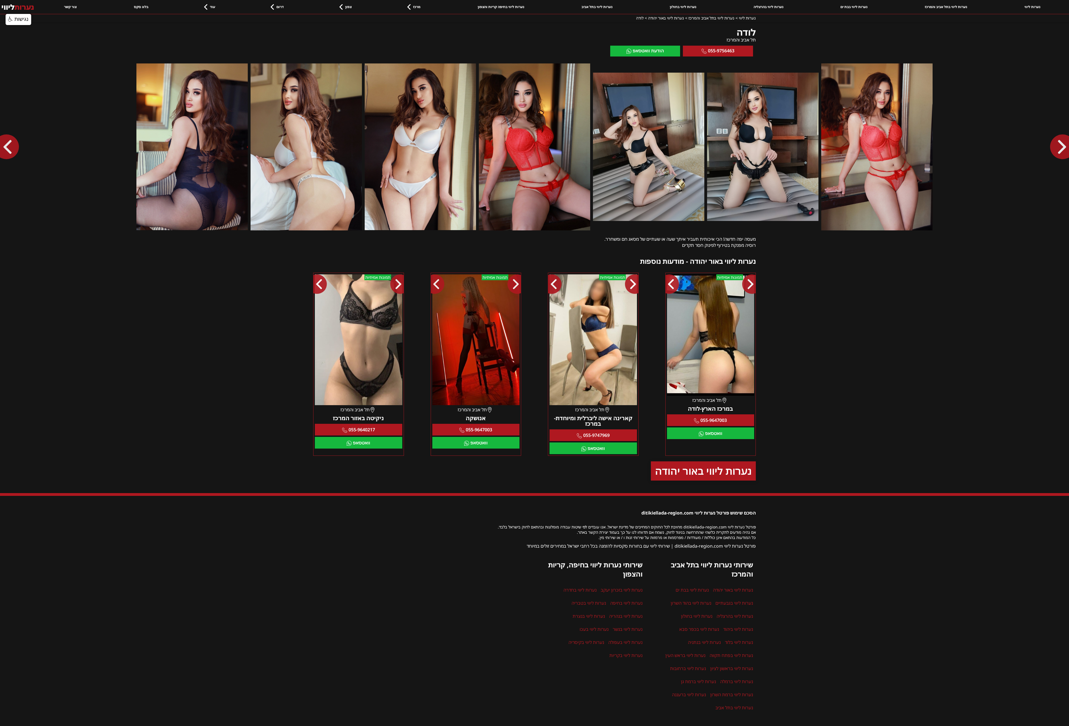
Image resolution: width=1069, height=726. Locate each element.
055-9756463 (721, 51)
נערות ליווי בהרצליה (768, 6)
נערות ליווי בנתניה (704, 642)
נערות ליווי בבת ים (853, 6)
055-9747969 (596, 435)
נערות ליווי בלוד (739, 642)
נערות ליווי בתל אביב (597, 6)
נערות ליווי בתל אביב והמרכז (946, 6)
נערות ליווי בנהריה (626, 616)
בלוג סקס (141, 6)
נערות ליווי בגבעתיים (734, 603)
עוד (212, 6)
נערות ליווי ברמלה (736, 681)
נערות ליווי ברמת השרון (731, 694)
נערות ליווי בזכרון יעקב (622, 590)
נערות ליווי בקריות (626, 655)
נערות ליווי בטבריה (589, 603)
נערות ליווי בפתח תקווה (731, 655)
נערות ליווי (1032, 6)
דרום (280, 6)
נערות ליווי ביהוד (738, 629)
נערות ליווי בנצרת (589, 616)
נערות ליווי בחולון (683, 6)
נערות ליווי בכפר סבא (699, 629)
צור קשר (70, 6)
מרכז (416, 6)
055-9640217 (362, 430)
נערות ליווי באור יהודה (703, 471)
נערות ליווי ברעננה (689, 694)
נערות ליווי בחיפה (626, 603)
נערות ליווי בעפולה (625, 642)
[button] (18, 19)
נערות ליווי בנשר (628, 629)
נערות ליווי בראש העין (685, 655)
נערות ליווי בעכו (594, 629)
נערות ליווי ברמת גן (698, 681)
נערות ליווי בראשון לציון (731, 668)
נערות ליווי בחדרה (580, 590)
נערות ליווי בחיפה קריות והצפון (501, 6)
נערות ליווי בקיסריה (586, 642)
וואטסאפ (713, 433)
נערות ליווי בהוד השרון (691, 603)
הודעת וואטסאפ (648, 51)
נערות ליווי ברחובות (688, 668)
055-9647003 (713, 420)
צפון (348, 6)
